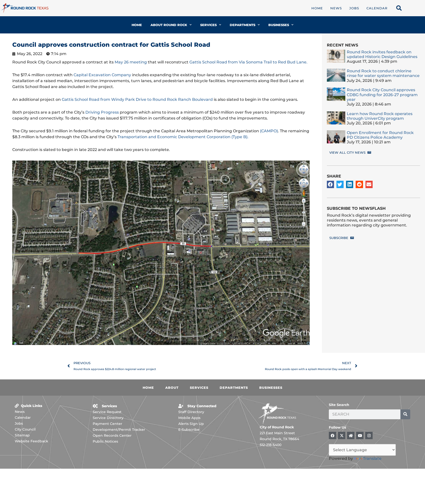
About (172, 387)
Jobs (354, 8)
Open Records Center (112, 435)
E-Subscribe (188, 429)
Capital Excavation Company (102, 75)
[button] (330, 184)
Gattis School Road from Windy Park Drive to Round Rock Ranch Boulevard (137, 99)
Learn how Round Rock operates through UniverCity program (379, 116)
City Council (25, 429)
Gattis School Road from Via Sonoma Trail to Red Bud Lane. (248, 62)
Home (317, 8)
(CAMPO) (269, 131)
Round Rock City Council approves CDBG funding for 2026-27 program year (382, 95)
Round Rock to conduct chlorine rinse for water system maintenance (383, 73)
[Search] (405, 414)
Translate (372, 458)
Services (208, 25)
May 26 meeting (131, 62)
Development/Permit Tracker (119, 429)
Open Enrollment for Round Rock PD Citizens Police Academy (380, 135)
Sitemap (22, 435)
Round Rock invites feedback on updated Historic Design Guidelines (382, 54)
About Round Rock (169, 25)
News (336, 8)
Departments (242, 25)
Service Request (107, 412)
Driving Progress (102, 112)
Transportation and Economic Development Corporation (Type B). (183, 137)
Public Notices (105, 441)
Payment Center (107, 423)
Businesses (278, 25)
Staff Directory (191, 412)
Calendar (376, 8)
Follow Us (337, 427)
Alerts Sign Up (191, 423)
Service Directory (108, 418)
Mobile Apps (189, 418)
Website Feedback (31, 441)
